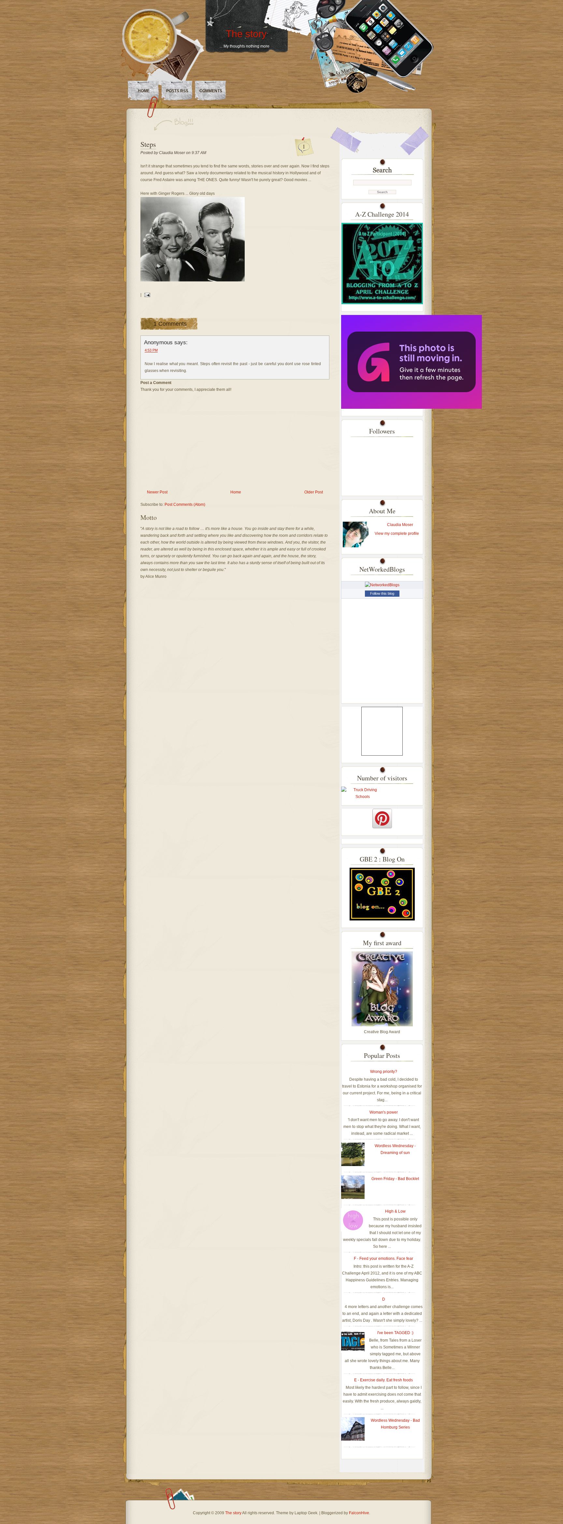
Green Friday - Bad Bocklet (395, 1178)
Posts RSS (177, 91)
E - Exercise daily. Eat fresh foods (383, 1380)
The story (246, 33)
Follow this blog (382, 593)
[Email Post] (146, 294)
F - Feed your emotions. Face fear (383, 1258)
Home (144, 91)
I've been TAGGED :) (395, 1333)
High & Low (395, 1211)
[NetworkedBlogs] (382, 585)
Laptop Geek (306, 1513)
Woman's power (383, 1112)
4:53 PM (151, 350)
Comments (210, 91)
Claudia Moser (400, 524)
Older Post (313, 492)
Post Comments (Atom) (185, 504)
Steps (148, 144)
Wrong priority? (383, 1071)
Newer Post (157, 492)
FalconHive (359, 1513)
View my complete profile (397, 533)
